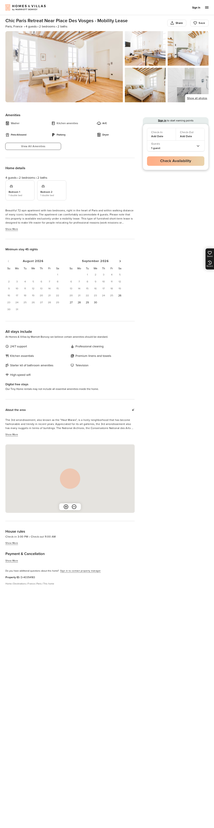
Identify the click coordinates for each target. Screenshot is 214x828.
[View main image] (64, 66)
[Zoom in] (66, 506)
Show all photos (197, 98)
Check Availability (175, 161)
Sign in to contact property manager (80, 570)
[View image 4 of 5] (145, 85)
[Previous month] (8, 261)
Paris (39, 583)
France (31, 583)
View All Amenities (33, 146)
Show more (11, 229)
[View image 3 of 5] (188, 48)
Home (8, 583)
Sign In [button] (196, 7)
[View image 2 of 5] (145, 48)
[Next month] (120, 261)
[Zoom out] (74, 506)
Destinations (19, 583)
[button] (119, 295)
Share (179, 23)
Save (202, 23)
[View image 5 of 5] (188, 85)
